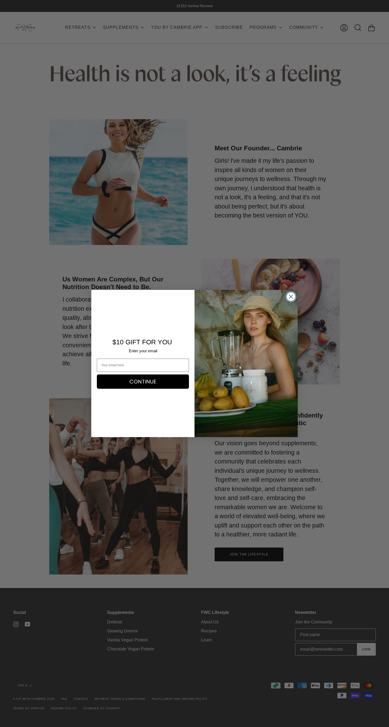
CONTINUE (142, 381)
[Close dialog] (291, 296)
